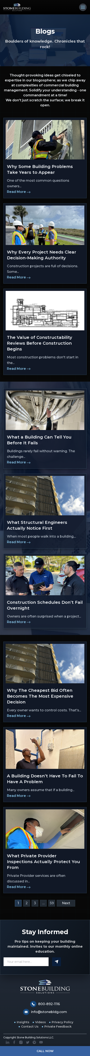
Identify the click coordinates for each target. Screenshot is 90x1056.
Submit (56, 961)
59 (52, 903)
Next (66, 903)
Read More (16, 192)
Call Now (45, 1051)
